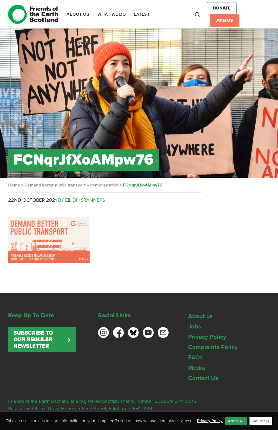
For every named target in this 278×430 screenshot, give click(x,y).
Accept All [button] (236, 421)
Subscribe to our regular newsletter (33, 339)
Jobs (194, 326)
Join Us (224, 20)
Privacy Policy (207, 336)
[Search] (197, 14)
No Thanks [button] (261, 421)
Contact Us (203, 378)
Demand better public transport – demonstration (71, 185)
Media (196, 367)
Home (14, 185)
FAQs (195, 357)
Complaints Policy (213, 347)
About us (200, 316)
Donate (222, 8)
